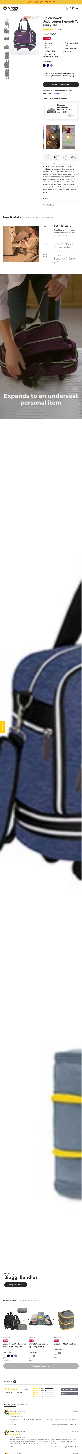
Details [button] (45, 198)
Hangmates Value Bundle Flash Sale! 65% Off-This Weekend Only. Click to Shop (41, 2)
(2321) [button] (42, 1388)
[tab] (10, 1405)
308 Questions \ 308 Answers (14, 1392)
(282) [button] (42, 1390)
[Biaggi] (10, 8)
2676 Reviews (57, 29)
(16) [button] (42, 1394)
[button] (66, 8)
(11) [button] (42, 1396)
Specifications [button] (48, 205)
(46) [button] (42, 1392)
